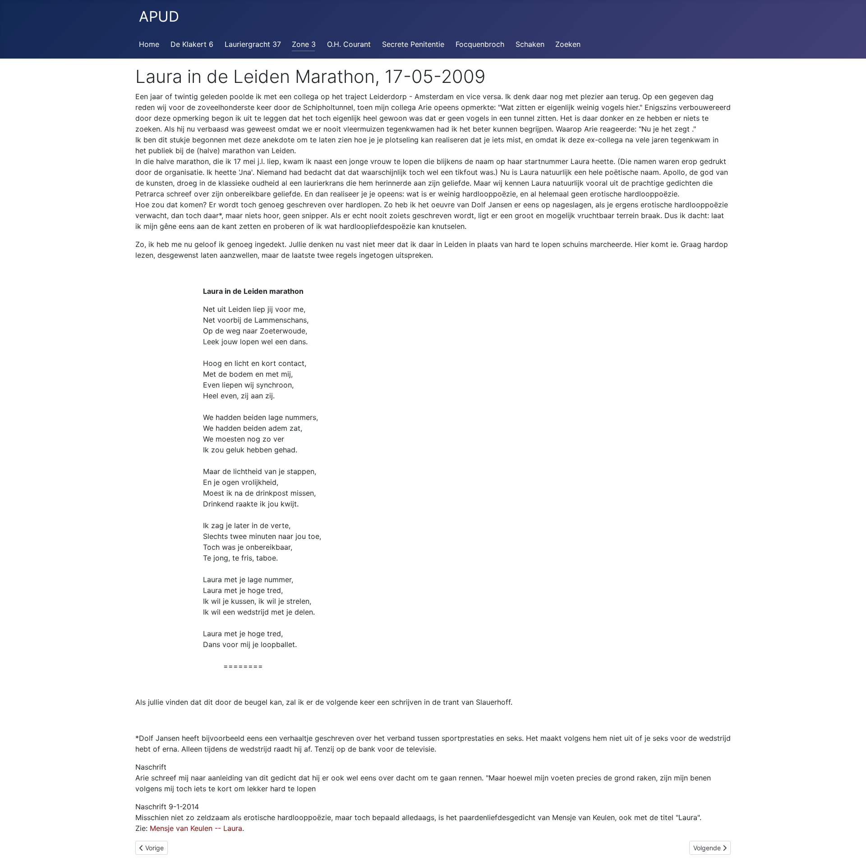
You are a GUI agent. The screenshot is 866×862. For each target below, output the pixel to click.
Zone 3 (304, 44)
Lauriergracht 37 (253, 44)
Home (149, 44)
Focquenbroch (480, 44)
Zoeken (567, 44)
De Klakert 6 (191, 44)
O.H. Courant (349, 44)
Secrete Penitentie (413, 44)
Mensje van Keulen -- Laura (196, 828)
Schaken (530, 44)
